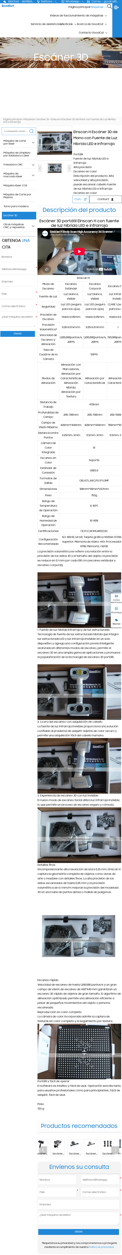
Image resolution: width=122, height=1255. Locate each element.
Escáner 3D (43, 119)
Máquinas (29, 119)
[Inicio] (8, 6)
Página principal (12, 119)
